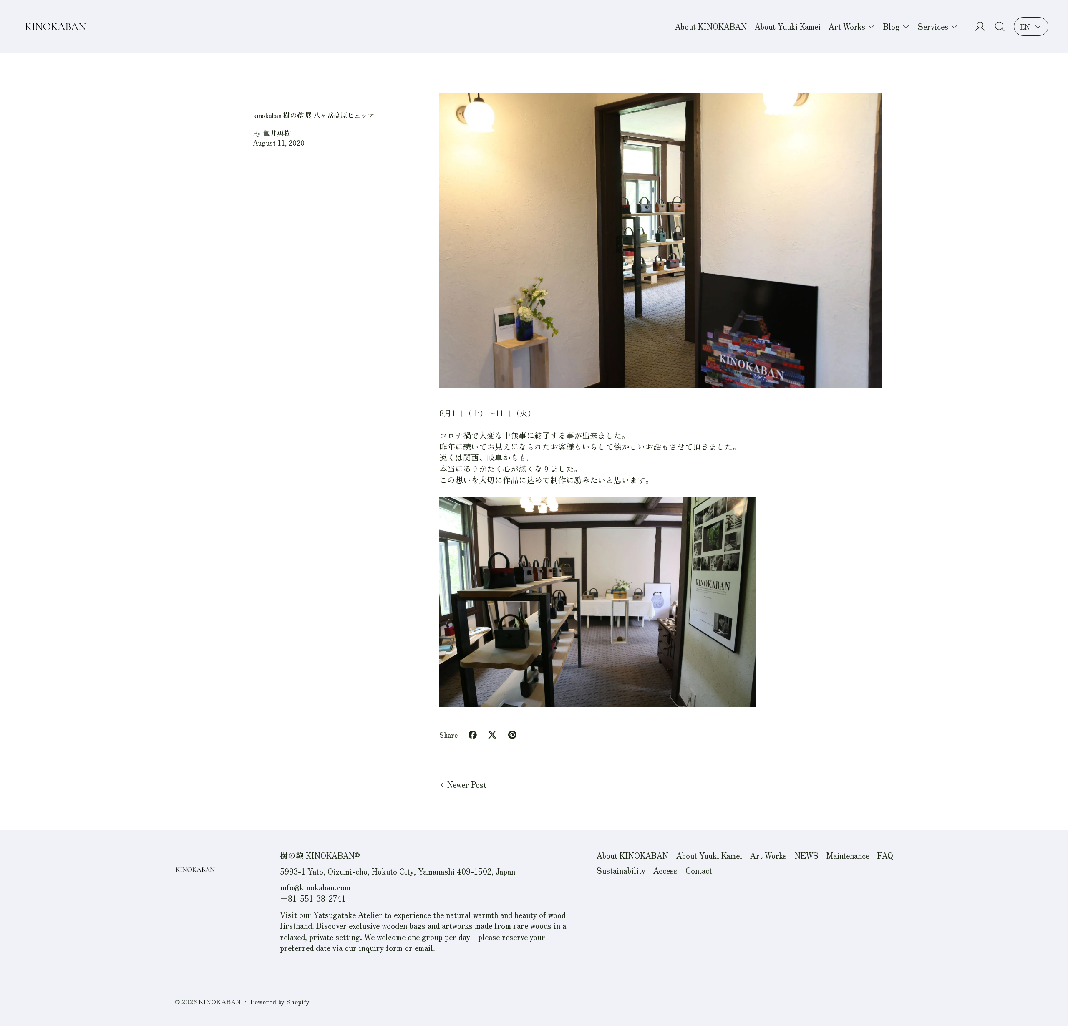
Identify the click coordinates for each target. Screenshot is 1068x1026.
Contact (698, 870)
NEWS (807, 855)
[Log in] (980, 26)
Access (665, 870)
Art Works (768, 855)
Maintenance (847, 855)
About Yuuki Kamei (788, 26)
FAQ (885, 855)
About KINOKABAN (711, 26)
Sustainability (621, 870)
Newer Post (466, 784)
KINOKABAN (220, 1001)
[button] (1000, 26)
